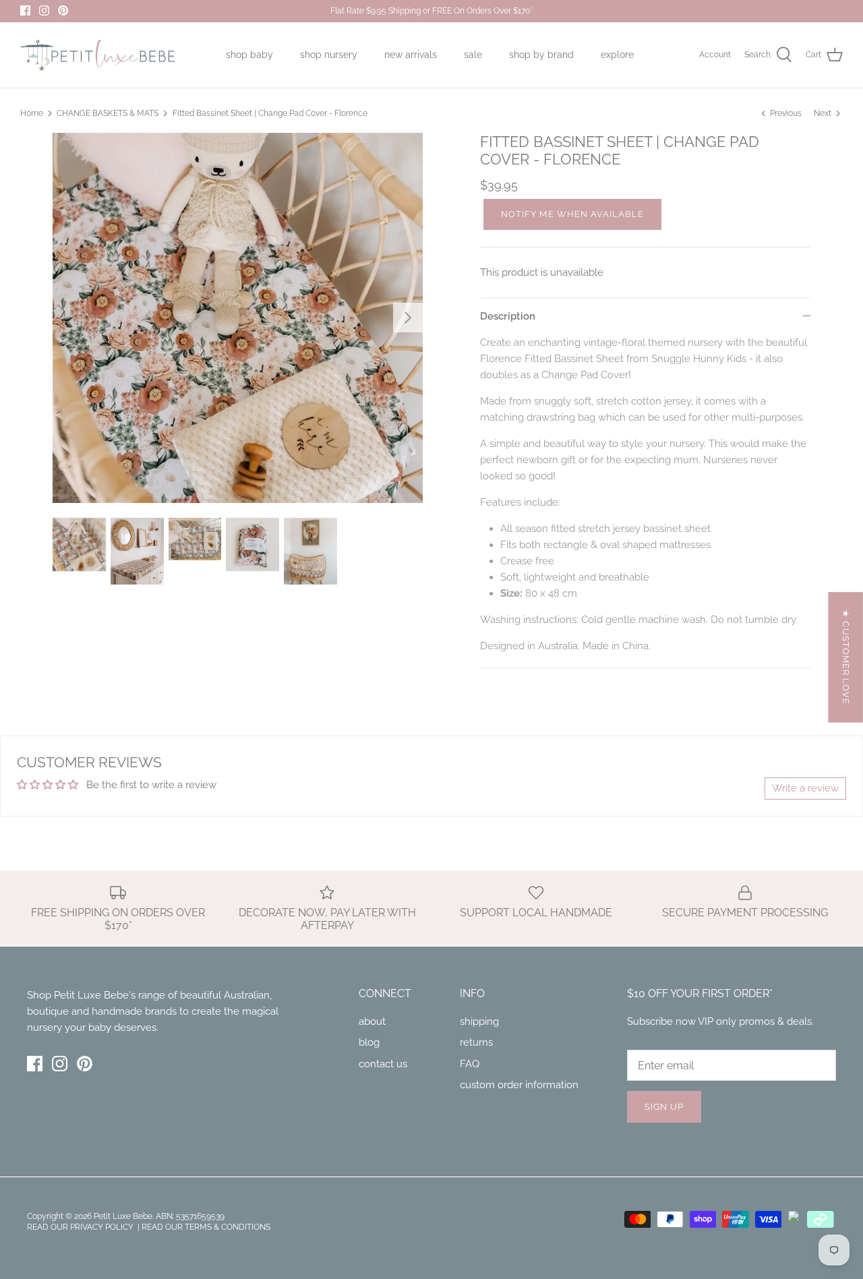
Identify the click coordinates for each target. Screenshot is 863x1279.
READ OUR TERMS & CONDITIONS (206, 1227)
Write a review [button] (805, 788)
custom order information (519, 1085)
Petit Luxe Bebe (123, 1216)
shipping (479, 1021)
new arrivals (410, 54)
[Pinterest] (63, 10)
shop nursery (328, 54)
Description (507, 316)
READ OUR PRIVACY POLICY (81, 1227)
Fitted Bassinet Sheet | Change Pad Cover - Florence (270, 113)
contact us (383, 1064)
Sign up (664, 1107)
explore (617, 54)
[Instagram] (44, 10)
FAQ (469, 1064)
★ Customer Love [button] (846, 657)
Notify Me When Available (572, 214)
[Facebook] (25, 10)
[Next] (408, 317)
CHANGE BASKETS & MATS (107, 113)
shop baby (249, 54)
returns (476, 1042)
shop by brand (541, 54)
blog (369, 1042)
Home (31, 113)
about (372, 1021)
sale (473, 54)
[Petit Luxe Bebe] (97, 55)
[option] (238, 318)
